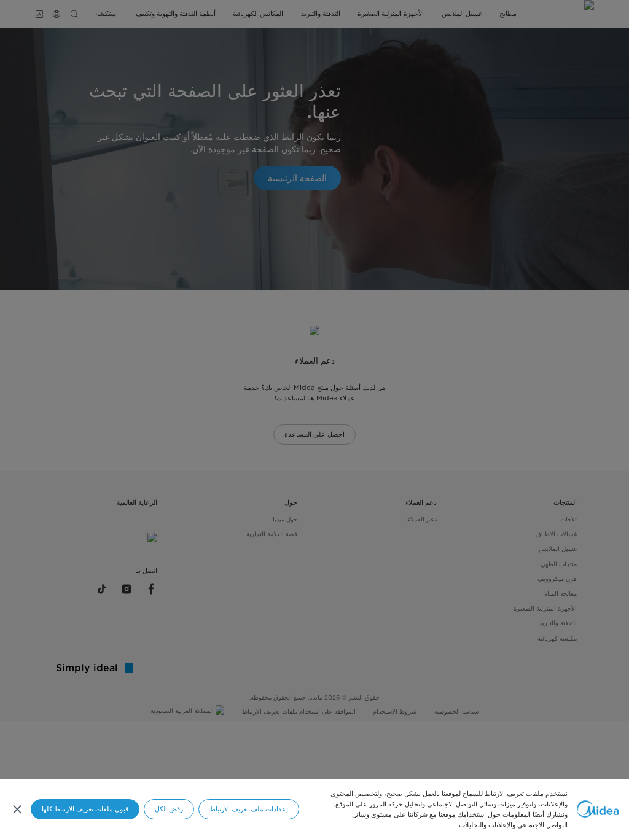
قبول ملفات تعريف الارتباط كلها (85, 809)
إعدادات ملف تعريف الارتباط (248, 809)
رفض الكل (169, 809)
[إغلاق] (17, 809)
